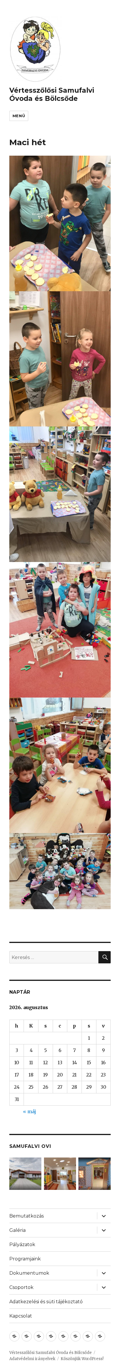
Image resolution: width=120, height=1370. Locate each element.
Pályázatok (22, 1244)
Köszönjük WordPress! (82, 1358)
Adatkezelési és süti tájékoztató (46, 1301)
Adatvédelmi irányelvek (32, 1358)
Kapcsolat (20, 1316)
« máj (29, 1111)
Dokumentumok (29, 1273)
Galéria (17, 1230)
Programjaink (25, 1259)
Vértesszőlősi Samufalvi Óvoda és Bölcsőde (51, 94)
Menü (19, 115)
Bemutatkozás (26, 1216)
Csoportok (21, 1287)
